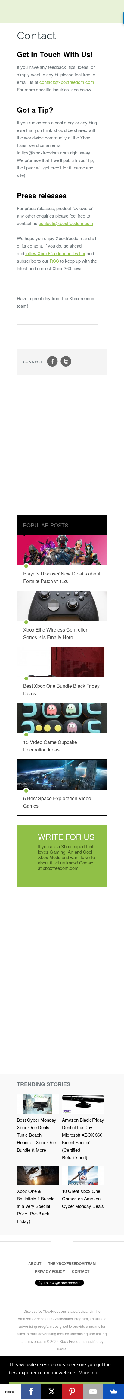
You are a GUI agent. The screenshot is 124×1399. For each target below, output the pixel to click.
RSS (54, 261)
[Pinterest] (72, 1391)
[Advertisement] (62, 446)
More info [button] (88, 1372)
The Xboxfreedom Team (72, 1263)
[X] (51, 1391)
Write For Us (66, 836)
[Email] (93, 1391)
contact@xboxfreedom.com (66, 82)
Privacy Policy (50, 1271)
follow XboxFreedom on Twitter (55, 253)
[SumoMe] (113, 1391)
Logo (9, 12)
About (34, 1263)
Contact (80, 1271)
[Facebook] (31, 1391)
